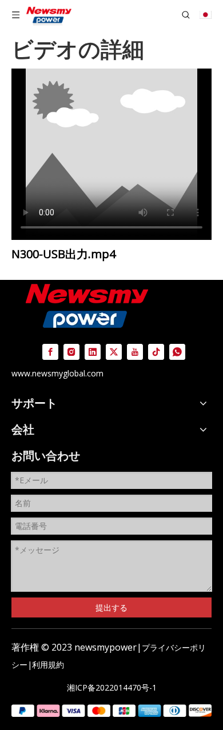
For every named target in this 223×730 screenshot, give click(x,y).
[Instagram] (71, 351)
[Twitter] (114, 351)
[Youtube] (135, 351)
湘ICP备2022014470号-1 (112, 687)
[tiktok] (156, 351)
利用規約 (48, 664)
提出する (111, 607)
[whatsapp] (177, 351)
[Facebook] (50, 351)
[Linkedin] (93, 351)
